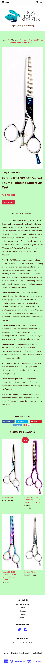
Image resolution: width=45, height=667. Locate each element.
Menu (7, 2)
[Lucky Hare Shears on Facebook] (25, 630)
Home (4, 40)
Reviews (28, 213)
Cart (41, 2)
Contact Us (22, 618)
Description (17, 213)
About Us (23, 611)
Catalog (22, 614)
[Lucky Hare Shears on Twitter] (19, 630)
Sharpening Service (22, 604)
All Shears (14, 40)
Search (22, 608)
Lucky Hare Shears (21, 653)
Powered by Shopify (35, 653)
